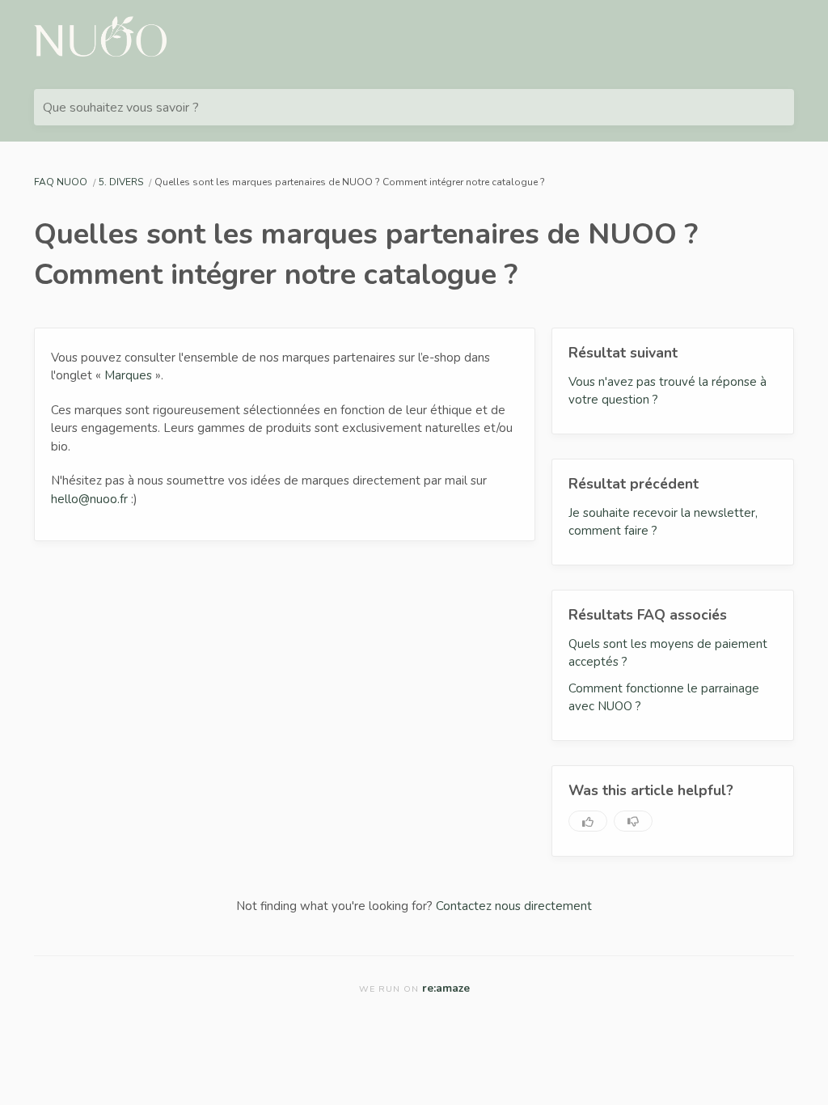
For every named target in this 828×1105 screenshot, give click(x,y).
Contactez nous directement (514, 906)
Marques (128, 375)
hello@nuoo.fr (89, 499)
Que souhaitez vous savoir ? (121, 107)
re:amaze (446, 988)
